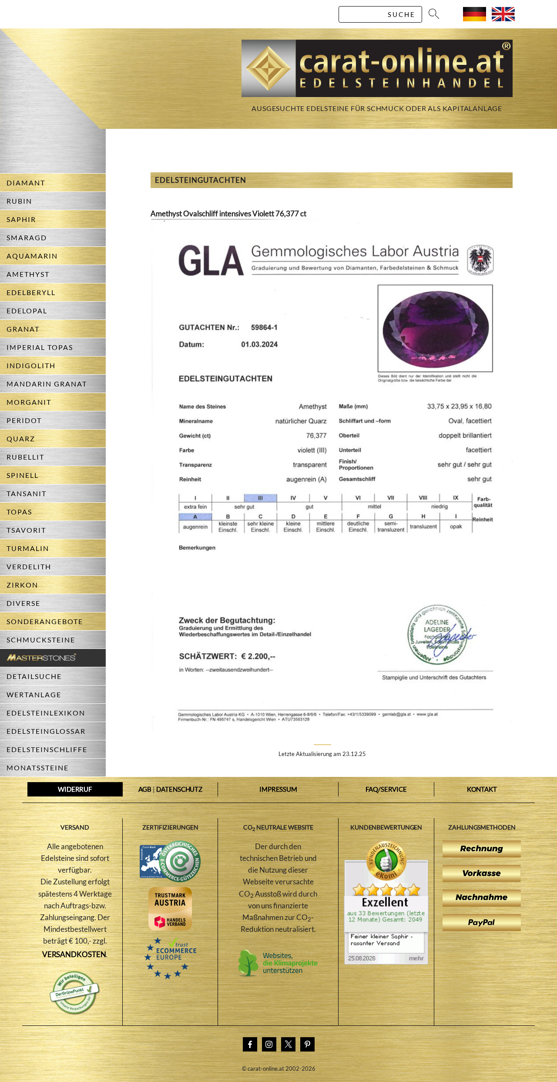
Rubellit (25, 457)
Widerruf (75, 789)
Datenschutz (179, 789)
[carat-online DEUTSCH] (474, 18)
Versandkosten (74, 954)
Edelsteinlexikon (46, 713)
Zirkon (22, 585)
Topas (19, 511)
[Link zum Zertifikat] (386, 962)
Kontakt (482, 789)
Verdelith (29, 566)
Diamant (26, 182)
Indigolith (31, 365)
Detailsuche (34, 676)
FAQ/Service (386, 789)
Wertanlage (34, 694)
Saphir (21, 219)
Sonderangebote (45, 621)
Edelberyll (31, 292)
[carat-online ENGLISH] (503, 18)
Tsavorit (26, 530)
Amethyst (28, 274)
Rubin (19, 201)
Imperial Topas (40, 347)
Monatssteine (38, 767)
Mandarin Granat (47, 384)
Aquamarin (32, 256)
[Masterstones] (38, 658)
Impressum (278, 789)
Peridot (24, 420)
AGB (145, 789)
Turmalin (28, 548)
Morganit (29, 402)
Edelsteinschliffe (47, 749)
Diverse (23, 603)
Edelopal (27, 310)
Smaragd (27, 237)
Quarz (21, 438)
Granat (23, 329)
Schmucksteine (41, 639)
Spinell (23, 475)
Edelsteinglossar (46, 731)
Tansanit (27, 493)
